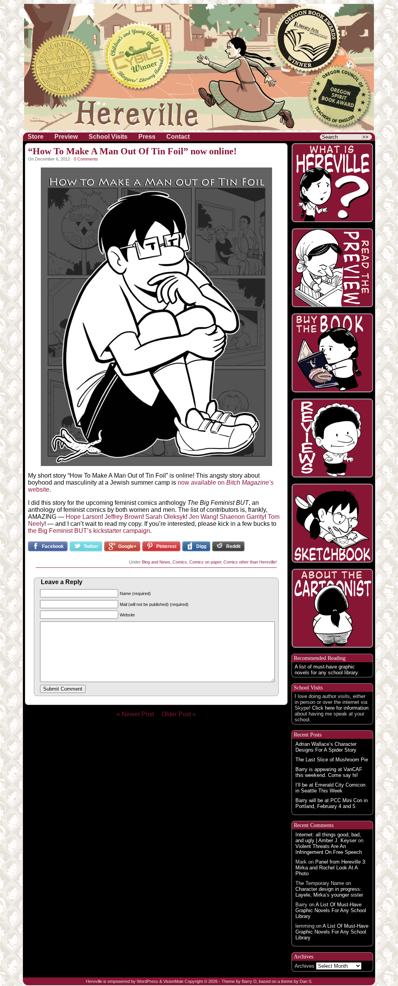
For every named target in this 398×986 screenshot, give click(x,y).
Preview (66, 136)
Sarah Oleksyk (165, 516)
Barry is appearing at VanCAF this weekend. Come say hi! (328, 772)
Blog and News (156, 562)
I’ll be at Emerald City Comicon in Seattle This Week (330, 788)
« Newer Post (138, 714)
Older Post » (179, 714)
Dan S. (306, 981)
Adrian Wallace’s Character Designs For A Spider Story (325, 747)
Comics (180, 562)
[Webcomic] (332, 267)
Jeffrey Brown (123, 516)
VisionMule (173, 981)
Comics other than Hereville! (250, 562)
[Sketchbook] (332, 523)
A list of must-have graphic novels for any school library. (327, 669)
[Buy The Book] (332, 353)
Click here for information (340, 708)
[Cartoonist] (332, 608)
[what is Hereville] (332, 182)
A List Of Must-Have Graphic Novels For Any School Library (330, 910)
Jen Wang (202, 516)
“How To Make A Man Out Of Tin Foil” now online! (132, 151)
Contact (178, 136)
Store (36, 136)
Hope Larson (83, 516)
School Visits (108, 136)
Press (146, 136)
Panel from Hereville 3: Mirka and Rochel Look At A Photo (331, 867)
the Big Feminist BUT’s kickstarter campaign (89, 530)
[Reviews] (332, 438)
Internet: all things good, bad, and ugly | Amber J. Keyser (328, 837)
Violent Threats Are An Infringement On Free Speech (328, 849)
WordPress (147, 981)
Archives (304, 966)
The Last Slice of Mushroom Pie (331, 760)
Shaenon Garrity (242, 516)
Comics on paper (205, 562)
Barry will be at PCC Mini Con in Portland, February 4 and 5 (331, 803)
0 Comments (86, 159)
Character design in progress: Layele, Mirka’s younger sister (329, 892)
